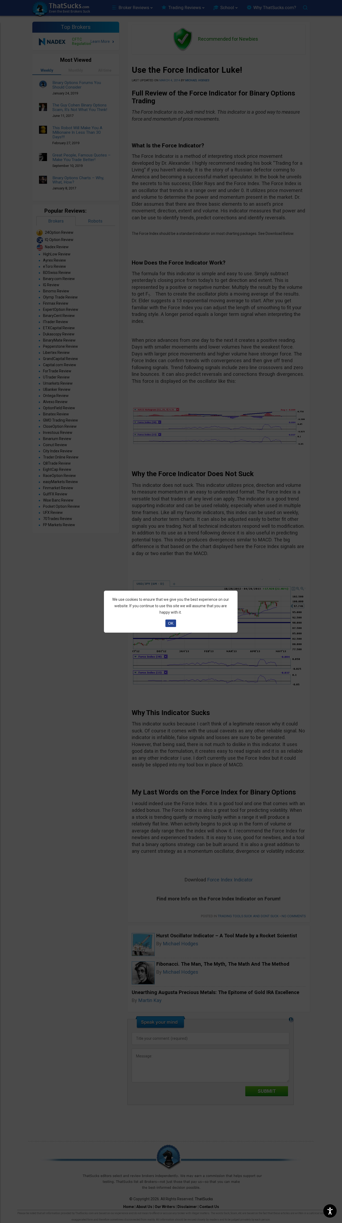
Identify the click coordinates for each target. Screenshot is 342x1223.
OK (170, 623)
